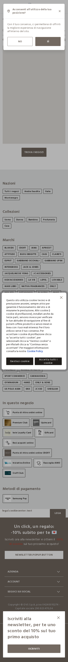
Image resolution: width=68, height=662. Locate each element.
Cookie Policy (35, 351)
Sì (48, 41)
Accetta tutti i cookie (48, 361)
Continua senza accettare (61, 298)
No (20, 41)
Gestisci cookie (20, 361)
